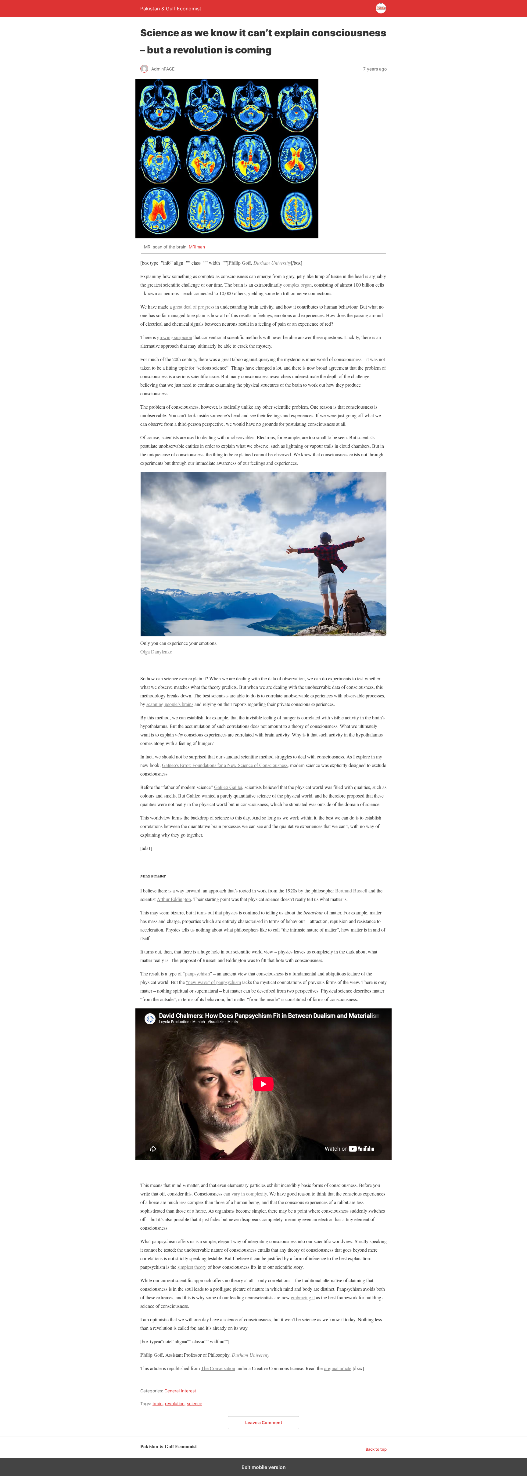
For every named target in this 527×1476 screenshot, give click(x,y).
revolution (175, 1403)
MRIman (197, 246)
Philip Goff (239, 262)
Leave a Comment (263, 1422)
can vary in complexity (245, 1193)
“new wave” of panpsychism (213, 982)
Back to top (376, 1449)
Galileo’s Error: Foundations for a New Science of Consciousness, (225, 765)
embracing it (303, 1297)
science (194, 1403)
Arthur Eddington (174, 899)
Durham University (272, 262)
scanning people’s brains (169, 704)
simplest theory (191, 1267)
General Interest (180, 1390)
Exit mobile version (264, 1467)
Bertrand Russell (351, 890)
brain (157, 1403)
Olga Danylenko (156, 651)
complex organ (297, 284)
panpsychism (197, 973)
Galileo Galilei (228, 787)
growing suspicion (174, 337)
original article (337, 1368)
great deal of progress (193, 306)
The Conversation (218, 1368)
